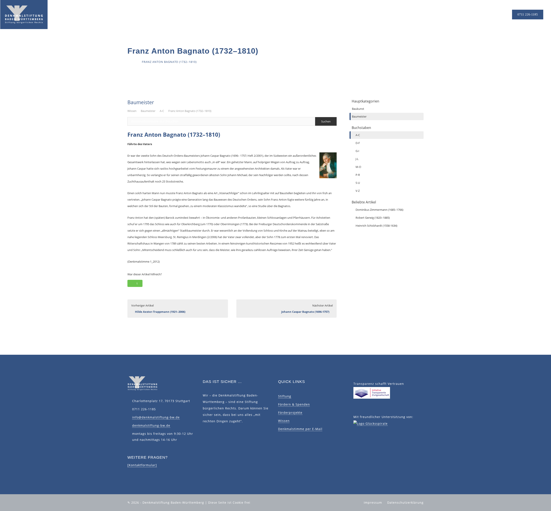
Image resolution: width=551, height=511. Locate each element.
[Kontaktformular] (142, 465)
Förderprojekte (290, 412)
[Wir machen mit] (371, 392)
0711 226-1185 (527, 14)
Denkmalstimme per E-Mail (300, 429)
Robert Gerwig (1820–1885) (373, 218)
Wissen (131, 111)
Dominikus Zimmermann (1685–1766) (379, 210)
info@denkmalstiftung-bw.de (156, 417)
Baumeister (148, 111)
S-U (358, 183)
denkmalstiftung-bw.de (151, 425)
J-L (357, 159)
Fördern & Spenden (294, 404)
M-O (358, 167)
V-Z (358, 191)
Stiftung (284, 396)
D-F (358, 143)
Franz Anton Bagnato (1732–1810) (189, 111)
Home (132, 62)
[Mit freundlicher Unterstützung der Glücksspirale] (370, 423)
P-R (358, 175)
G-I (357, 151)
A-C (162, 111)
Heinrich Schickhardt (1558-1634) (376, 226)
